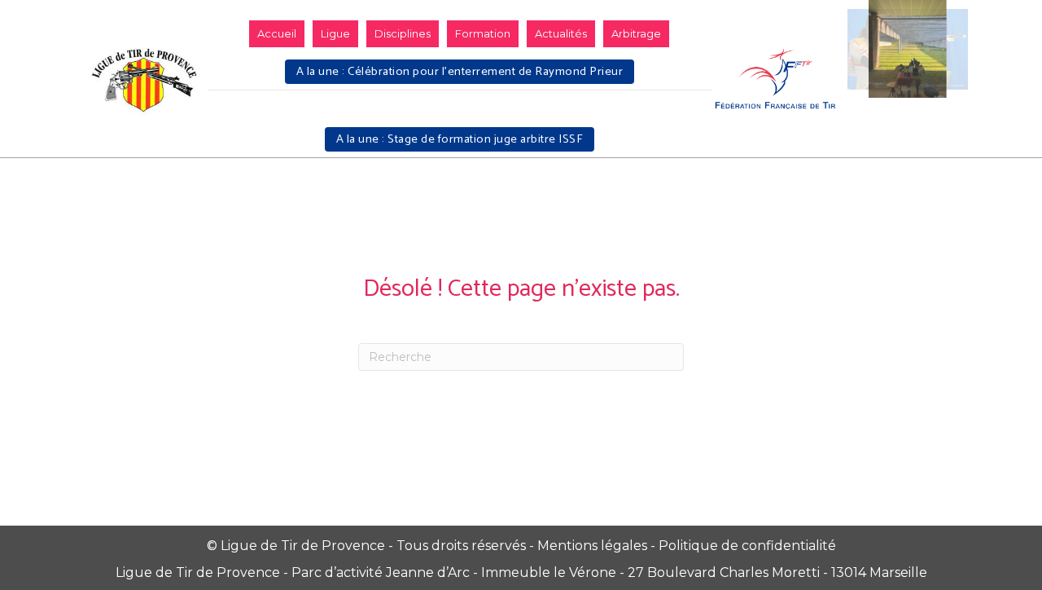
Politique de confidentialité (747, 545)
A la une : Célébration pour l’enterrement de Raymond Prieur (460, 71)
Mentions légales (592, 545)
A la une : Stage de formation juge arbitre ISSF (460, 139)
